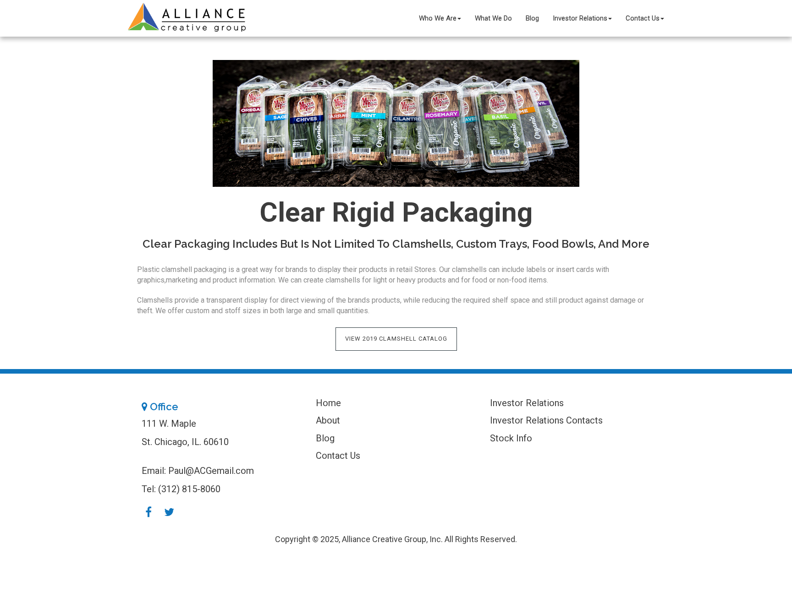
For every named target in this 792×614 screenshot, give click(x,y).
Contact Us (643, 18)
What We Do (493, 18)
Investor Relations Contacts (546, 420)
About (328, 420)
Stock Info (511, 438)
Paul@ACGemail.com (211, 470)
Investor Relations (580, 18)
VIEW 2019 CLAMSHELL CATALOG (396, 338)
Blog (532, 18)
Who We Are (437, 18)
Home (328, 402)
